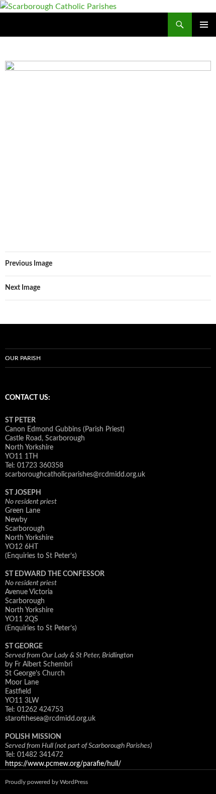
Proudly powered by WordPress (46, 782)
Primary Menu (204, 25)
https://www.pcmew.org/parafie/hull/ (63, 763)
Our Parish (23, 358)
